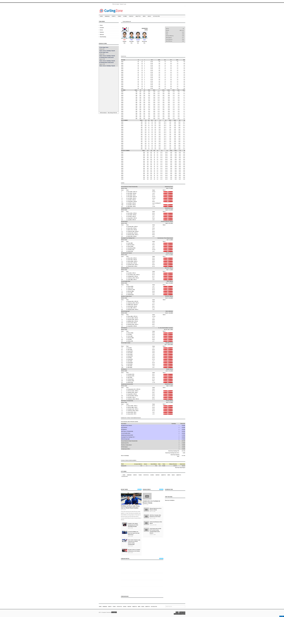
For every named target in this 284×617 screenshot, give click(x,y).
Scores (125, 16)
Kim (128, 193)
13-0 (154, 316)
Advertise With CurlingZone (179, 614)
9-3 (154, 352)
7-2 (154, 274)
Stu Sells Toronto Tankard (126, 253)
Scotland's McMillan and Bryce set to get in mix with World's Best (133, 533)
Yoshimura (130, 278)
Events (113, 16)
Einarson (129, 291)
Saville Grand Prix (125, 268)
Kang (129, 201)
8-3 (154, 351)
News (144, 16)
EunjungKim (124, 42)
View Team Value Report (180, 467)
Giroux (129, 316)
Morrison (129, 244)
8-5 (154, 293)
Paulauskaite (130, 389)
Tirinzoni (129, 266)
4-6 (153, 246)
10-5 (154, 191)
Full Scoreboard (103, 112)
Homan (129, 251)
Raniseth (129, 301)
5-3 (154, 244)
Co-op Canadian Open (125, 281)
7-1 (154, 229)
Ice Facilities (156, 16)
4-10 (154, 206)
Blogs (149, 16)
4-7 (153, 204)
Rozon (129, 228)
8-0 (154, 228)
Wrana (129, 246)
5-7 (153, 286)
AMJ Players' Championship (127, 400)
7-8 (153, 303)
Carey (129, 293)
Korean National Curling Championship (129, 186)
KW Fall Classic (124, 221)
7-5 (154, 359)
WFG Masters (124, 369)
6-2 (154, 213)
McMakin (129, 321)
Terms (177, 612)
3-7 (153, 216)
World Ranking (103, 36)
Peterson (130, 318)
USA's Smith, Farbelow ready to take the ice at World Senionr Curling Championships (134, 542)
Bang (129, 351)
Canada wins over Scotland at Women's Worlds (151, 502)
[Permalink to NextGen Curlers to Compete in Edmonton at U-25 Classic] (124, 550)
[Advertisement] (108, 89)
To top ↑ (282, 616)
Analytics (138, 16)
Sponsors (102, 34)
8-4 (154, 233)
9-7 (154, 375)
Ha (128, 200)
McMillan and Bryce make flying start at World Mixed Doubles (130, 507)
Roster (101, 25)
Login (125, 4)
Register (121, 4)
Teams (119, 16)
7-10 (154, 382)
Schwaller (130, 249)
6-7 (153, 341)
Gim (128, 195)
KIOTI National (124, 327)
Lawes (129, 243)
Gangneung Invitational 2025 (127, 384)
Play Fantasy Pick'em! (112, 112)
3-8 (153, 318)
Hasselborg (130, 248)
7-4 (154, 379)
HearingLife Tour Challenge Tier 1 (128, 238)
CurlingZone (114, 612)
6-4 (154, 321)
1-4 (153, 326)
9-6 (154, 201)
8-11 (154, 193)
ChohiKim (138, 42)
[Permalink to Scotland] (124, 532)
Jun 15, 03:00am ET (156, 203)
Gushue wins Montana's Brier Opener (156, 522)
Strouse (129, 306)
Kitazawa (130, 234)
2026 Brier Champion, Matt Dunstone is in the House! (155, 515)
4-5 (153, 294)
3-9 (153, 365)
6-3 (154, 218)
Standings (109, 50)
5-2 (154, 407)
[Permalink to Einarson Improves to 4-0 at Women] (146, 509)
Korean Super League (125, 342)
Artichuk (129, 226)
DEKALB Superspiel (125, 311)
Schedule (102, 27)
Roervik (129, 395)
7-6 (154, 195)
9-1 (154, 392)
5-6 (153, 219)
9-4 (154, 291)
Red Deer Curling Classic (126, 296)
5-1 (154, 324)
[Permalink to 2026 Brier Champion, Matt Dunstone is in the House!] (146, 516)
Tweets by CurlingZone (169, 500)
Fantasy (131, 16)
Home (101, 16)
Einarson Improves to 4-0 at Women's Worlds (155, 509)
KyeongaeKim (131, 42)
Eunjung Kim (123, 465)
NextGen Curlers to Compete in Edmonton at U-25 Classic (134, 550)
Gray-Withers (130, 274)
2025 (122, 61)
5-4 (154, 264)
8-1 (154, 263)
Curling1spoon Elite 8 (125, 208)
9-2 (154, 409)
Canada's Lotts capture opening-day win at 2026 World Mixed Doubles (133, 525)
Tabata (129, 288)
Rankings (107, 16)
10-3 (154, 198)
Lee (128, 198)
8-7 (154, 397)
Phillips (129, 304)
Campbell (130, 276)
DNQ (126, 188)
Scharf (129, 259)
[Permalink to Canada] (124, 524)
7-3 (154, 266)
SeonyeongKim (144, 42)
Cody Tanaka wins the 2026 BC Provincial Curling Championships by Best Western (155, 531)
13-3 (154, 196)
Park (129, 191)
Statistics (102, 32)
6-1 (154, 278)
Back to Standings (125, 455)
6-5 (154, 231)
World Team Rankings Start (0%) (172, 452)
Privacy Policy (182, 612)
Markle (129, 229)
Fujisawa (129, 380)
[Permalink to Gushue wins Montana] (146, 523)
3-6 (153, 200)
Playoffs (113, 50)
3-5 (153, 251)
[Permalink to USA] (124, 540)
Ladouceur (130, 231)
